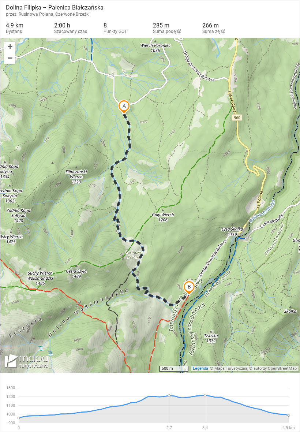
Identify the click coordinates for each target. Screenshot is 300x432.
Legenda (200, 368)
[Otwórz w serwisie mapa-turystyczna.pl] (26, 362)
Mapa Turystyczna (230, 368)
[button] (9, 47)
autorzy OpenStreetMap (275, 368)
